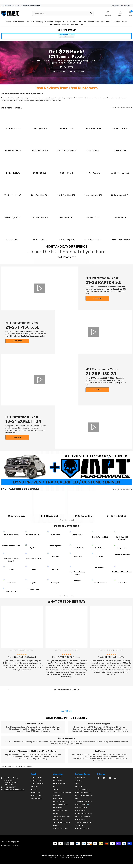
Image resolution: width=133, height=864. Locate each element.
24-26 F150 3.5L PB (13, 151)
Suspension (122, 548)
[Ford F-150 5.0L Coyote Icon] (66, 207)
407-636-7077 (14, 5)
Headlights (55, 583)
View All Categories (66, 596)
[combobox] (60, 13)
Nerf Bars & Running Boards (77, 573)
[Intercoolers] (77, 532)
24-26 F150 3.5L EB (93, 128)
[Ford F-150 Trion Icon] (40, 230)
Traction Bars (122, 583)
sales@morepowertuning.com (32, 5)
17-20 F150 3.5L (93, 151)
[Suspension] (122, 545)
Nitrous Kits (99, 567)
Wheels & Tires (33, 589)
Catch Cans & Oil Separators (122, 538)
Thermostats (55, 535)
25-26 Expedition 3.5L (120, 173)
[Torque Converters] (99, 580)
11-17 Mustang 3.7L (66, 240)
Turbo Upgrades (55, 546)
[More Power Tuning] (120, 230)
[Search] (62, 13)
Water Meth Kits (78, 548)
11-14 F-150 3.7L (13, 240)
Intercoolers (77, 535)
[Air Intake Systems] (33, 532)
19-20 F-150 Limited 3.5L (66, 151)
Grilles (11, 570)
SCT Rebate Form (77, 72)
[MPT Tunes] (11, 532)
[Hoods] (33, 567)
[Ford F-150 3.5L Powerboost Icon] (13, 141)
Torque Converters (100, 583)
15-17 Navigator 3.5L (39, 217)
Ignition (33, 548)
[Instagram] (104, 778)
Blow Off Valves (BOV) (100, 537)
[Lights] (33, 580)
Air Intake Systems (33, 535)
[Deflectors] (77, 554)
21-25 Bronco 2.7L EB (93, 240)
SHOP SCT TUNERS (58, 72)
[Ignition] (33, 545)
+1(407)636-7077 (10, 787)
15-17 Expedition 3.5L (66, 195)
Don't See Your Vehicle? (120, 240)
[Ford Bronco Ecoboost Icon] (93, 230)
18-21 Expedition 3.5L (39, 195)
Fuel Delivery (100, 548)
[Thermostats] (55, 532)
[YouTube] (115, 778)
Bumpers (55, 556)
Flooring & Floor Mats (122, 554)
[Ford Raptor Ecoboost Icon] (13, 118)
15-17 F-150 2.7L (93, 173)
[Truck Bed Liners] (11, 589)
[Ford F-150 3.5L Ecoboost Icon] (93, 118)
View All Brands (66, 711)
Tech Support (115, 5)
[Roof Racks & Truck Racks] (122, 568)
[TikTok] (110, 778)
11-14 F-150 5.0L (120, 217)
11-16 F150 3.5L (120, 151)
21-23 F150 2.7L (39, 173)
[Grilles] (11, 567)
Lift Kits (55, 570)
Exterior (100, 556)
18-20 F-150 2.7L (66, 173)
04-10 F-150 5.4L (40, 240)
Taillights (77, 580)
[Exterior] (99, 554)
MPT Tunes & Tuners (11, 535)
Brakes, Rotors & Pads (33, 559)
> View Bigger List (66, 520)
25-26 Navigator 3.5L (93, 195)
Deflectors (78, 556)
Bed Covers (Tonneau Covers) (11, 560)
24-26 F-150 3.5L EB (116, 516)
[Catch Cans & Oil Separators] (122, 533)
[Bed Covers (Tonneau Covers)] (11, 555)
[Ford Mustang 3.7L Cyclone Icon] (66, 230)
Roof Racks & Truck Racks (122, 572)
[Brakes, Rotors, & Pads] (33, 555)
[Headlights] (55, 580)
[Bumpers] (55, 554)
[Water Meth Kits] (77, 545)
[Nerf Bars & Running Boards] (77, 568)
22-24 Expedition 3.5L (13, 195)
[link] (33, 727)
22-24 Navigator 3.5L (120, 195)
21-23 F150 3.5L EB (120, 128)
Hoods (33, 570)
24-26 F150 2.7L (13, 173)
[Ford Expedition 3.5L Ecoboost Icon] (120, 163)
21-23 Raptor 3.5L (39, 128)
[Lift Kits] (55, 567)
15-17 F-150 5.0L (93, 217)
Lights (33, 583)
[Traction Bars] (122, 580)
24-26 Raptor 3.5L (13, 128)
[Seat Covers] (11, 580)
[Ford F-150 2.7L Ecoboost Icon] (13, 163)
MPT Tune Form (125, 5)
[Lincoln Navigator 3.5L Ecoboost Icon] (93, 185)
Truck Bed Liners (11, 591)
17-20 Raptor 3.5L (66, 128)
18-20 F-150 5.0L (66, 217)
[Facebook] (98, 778)
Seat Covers (11, 583)
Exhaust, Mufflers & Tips (11, 546)
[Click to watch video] (39, 288)
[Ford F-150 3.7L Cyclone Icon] (13, 230)
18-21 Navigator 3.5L (13, 217)
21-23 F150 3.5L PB (40, 151)
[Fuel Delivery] (99, 545)
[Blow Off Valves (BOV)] (99, 533)
